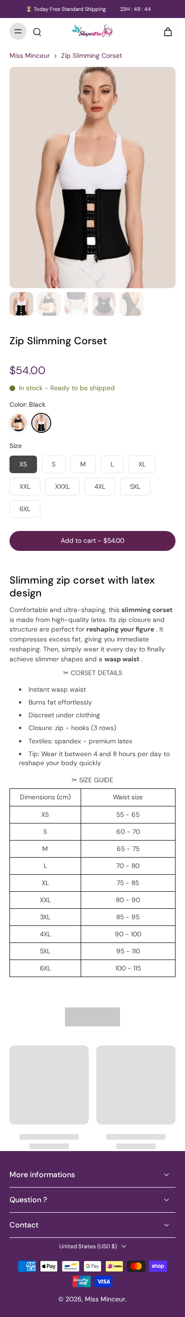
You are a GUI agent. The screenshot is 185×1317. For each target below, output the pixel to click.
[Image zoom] (92, 177)
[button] (92, 541)
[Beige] (18, 423)
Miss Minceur (29, 55)
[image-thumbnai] (21, 304)
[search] (37, 31)
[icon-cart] (165, 31)
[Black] (41, 423)
